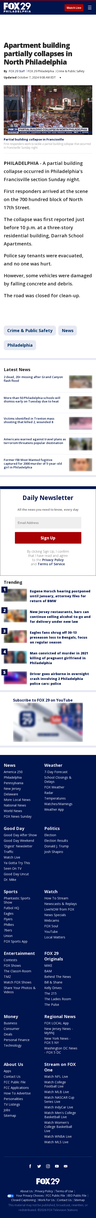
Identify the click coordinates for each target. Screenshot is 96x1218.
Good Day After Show (20, 835)
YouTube (51, 931)
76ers (8, 930)
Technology (12, 1045)
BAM (48, 971)
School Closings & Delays (58, 779)
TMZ (7, 976)
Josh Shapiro (53, 851)
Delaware (11, 794)
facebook (30, 1166)
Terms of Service (51, 564)
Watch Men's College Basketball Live (60, 1114)
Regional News (59, 1016)
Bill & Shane (53, 982)
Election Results (56, 840)
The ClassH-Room (17, 971)
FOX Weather (54, 787)
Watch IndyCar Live (58, 1107)
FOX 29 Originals (53, 956)
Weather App (54, 809)
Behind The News (57, 976)
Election (50, 835)
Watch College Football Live (55, 1084)
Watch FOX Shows (17, 982)
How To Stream (56, 898)
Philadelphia (20, 345)
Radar (48, 792)
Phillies (9, 924)
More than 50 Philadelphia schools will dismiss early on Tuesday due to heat (32, 400)
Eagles (9, 913)
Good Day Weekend (19, 840)
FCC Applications (16, 1087)
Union (8, 936)
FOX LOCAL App (56, 1023)
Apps (7, 1071)
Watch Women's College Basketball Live (58, 1126)
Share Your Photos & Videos (20, 990)
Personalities (13, 1099)
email (65, 1166)
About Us (13, 1064)
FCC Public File (15, 1082)
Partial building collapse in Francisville (34, 139)
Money (11, 1016)
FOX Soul (51, 926)
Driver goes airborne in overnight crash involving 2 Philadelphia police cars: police (59, 679)
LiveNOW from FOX (59, 909)
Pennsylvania (13, 783)
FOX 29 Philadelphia (41, 71)
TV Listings (12, 1104)
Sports (10, 891)
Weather (53, 765)
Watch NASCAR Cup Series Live (59, 1099)
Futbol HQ (11, 908)
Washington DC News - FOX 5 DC (60, 1050)
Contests (10, 960)
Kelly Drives (53, 988)
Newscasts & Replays (60, 903)
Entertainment (19, 953)
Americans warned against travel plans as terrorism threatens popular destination (35, 441)
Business (10, 1023)
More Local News (17, 799)
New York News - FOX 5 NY (57, 1040)
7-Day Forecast (56, 772)
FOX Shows (12, 965)
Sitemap (10, 1115)
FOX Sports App (15, 941)
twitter (39, 1166)
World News (13, 811)
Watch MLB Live (56, 1092)
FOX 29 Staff (17, 71)
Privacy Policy (53, 560)
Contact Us (12, 1076)
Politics (52, 828)
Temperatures (55, 798)
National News (15, 805)
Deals (8, 1034)
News (67, 330)
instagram (48, 1166)
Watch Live (74, 8)
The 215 (50, 993)
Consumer (11, 1028)
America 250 (13, 772)
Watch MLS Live (56, 1142)
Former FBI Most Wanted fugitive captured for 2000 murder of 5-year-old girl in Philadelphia (33, 463)
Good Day (14, 828)
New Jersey (12, 788)
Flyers (8, 919)
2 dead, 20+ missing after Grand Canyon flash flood (33, 379)
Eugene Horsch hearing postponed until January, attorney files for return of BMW (60, 596)
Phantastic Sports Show (17, 900)
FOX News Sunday (17, 816)
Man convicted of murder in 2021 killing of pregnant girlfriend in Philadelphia (59, 658)
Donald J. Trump (56, 846)
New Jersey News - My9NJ (58, 1030)
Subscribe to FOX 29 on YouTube (43, 700)
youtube (57, 1166)
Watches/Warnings (58, 804)
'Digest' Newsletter (18, 846)
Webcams (51, 920)
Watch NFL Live (56, 1076)
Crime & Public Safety (70, 71)
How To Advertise (17, 1093)
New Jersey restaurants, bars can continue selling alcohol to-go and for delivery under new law (60, 617)
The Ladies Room (57, 999)
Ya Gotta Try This (17, 863)
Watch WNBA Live (58, 1136)
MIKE (48, 965)
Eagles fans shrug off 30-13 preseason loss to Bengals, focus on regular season (58, 637)
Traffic (9, 851)
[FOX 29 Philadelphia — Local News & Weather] (17, 7)
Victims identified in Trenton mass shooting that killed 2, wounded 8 (29, 420)
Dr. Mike (10, 879)
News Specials (55, 915)
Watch (51, 891)
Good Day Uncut (16, 874)
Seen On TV (12, 868)
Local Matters (54, 937)
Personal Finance (17, 1040)
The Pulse (51, 1004)
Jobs (7, 1110)
